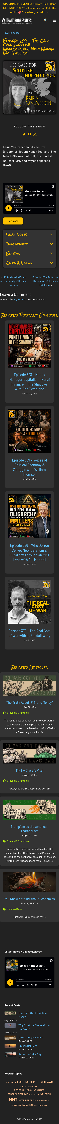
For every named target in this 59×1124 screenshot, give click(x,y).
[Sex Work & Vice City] (10, 1055)
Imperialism (34, 1094)
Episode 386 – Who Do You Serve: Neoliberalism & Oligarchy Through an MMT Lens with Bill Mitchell (29, 552)
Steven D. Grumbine (18, 712)
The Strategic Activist (30, 1037)
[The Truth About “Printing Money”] (10, 1013)
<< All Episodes (11, 32)
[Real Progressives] (17, 20)
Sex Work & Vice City (29, 1054)
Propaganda (43, 1100)
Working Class (40, 1105)
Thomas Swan (14, 909)
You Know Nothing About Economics (29, 898)
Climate (23, 1087)
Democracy (33, 1086)
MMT (13, 1099)
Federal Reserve (18, 1094)
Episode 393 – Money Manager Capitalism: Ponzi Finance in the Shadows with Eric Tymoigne (29, 381)
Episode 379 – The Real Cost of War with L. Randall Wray (29, 633)
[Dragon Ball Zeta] (10, 1046)
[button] (45, 20)
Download (13, 220)
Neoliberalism (27, 1100)
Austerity (10, 1082)
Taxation (27, 1104)
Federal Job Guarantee (29, 1090)
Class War (45, 1082)
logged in (18, 299)
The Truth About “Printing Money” (29, 702)
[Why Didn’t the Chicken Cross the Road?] (10, 1026)
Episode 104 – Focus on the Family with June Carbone (13, 281)
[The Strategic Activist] (10, 1038)
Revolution (16, 1105)
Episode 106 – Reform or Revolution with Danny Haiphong (45, 281)
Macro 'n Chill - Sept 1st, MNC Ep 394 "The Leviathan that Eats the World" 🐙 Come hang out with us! (29, 8)
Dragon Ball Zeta (27, 1045)
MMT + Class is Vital (29, 770)
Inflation (45, 1094)
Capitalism (26, 1082)
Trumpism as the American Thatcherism (29, 828)
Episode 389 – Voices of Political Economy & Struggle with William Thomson (29, 467)
